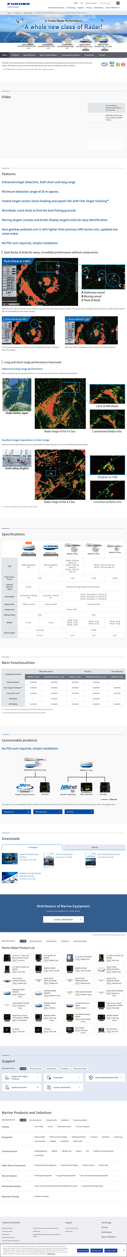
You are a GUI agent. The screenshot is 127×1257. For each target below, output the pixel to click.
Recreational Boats (8, 1237)
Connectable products (71, 55)
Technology (71, 7)
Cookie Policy (51, 1254)
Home (9, 13)
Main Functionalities (48, 55)
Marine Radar (28, 13)
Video (4, 55)
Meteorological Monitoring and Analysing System (46, 1235)
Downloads (89, 55)
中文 (81, 3)
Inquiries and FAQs (71, 1228)
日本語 (76, 3)
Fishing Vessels (7, 1231)
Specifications (29, 55)
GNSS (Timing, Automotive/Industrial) (45, 1228)
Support (81, 7)
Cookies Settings (83, 1250)
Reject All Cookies (96, 1250)
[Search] (117, 3)
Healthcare (36, 1231)
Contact (102, 55)
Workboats (5, 1234)
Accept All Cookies (111, 1250)
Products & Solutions (56, 7)
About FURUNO (111, 7)
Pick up (89, 7)
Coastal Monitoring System (11, 1240)
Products (17, 13)
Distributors (98, 7)
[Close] (124, 1250)
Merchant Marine (7, 1228)
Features (15, 55)
